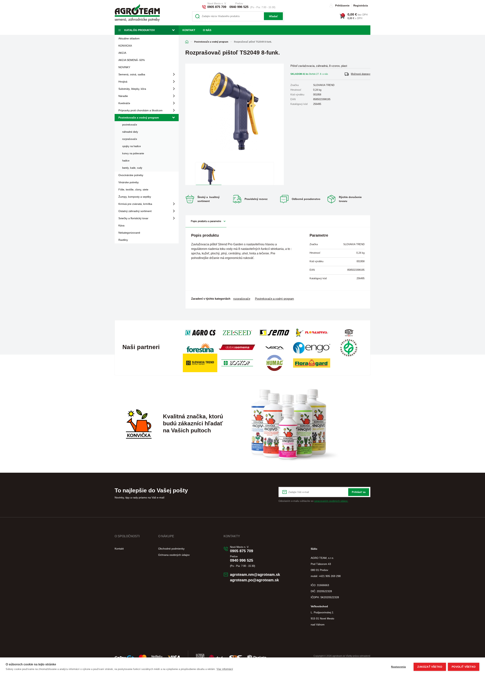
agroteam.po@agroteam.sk (254, 580)
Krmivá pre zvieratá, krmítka (135, 203)
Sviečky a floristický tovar (133, 218)
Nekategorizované (129, 232)
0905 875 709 (216, 7)
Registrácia (360, 5)
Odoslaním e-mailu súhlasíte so (313, 501)
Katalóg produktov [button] (139, 30)
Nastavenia (398, 666)
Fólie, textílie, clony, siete (133, 189)
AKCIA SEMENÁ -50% (131, 60)
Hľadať (273, 16)
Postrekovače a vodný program (138, 117)
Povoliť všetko (464, 666)
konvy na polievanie (133, 153)
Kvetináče (124, 103)
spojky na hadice (131, 146)
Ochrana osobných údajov (174, 554)
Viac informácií (225, 669)
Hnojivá (122, 81)
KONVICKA (125, 45)
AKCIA (122, 52)
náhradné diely (130, 131)
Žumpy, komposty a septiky (134, 196)
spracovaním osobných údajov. (331, 501)
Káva (121, 225)
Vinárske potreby (128, 182)
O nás (207, 30)
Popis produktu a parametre (206, 221)
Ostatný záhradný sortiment (135, 211)
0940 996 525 (238, 7)
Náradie (123, 95)
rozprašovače (129, 139)
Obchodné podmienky (171, 548)
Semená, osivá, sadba (131, 74)
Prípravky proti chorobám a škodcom (140, 110)
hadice (125, 160)
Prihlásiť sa (358, 492)
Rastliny (123, 239)
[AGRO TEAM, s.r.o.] (137, 13)
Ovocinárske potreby (130, 175)
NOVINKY (124, 67)
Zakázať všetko (429, 666)
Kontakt (188, 30)
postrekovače (129, 124)
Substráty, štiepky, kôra (132, 88)
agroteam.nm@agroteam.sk (255, 574)
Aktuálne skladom (129, 38)
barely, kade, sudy (132, 167)
